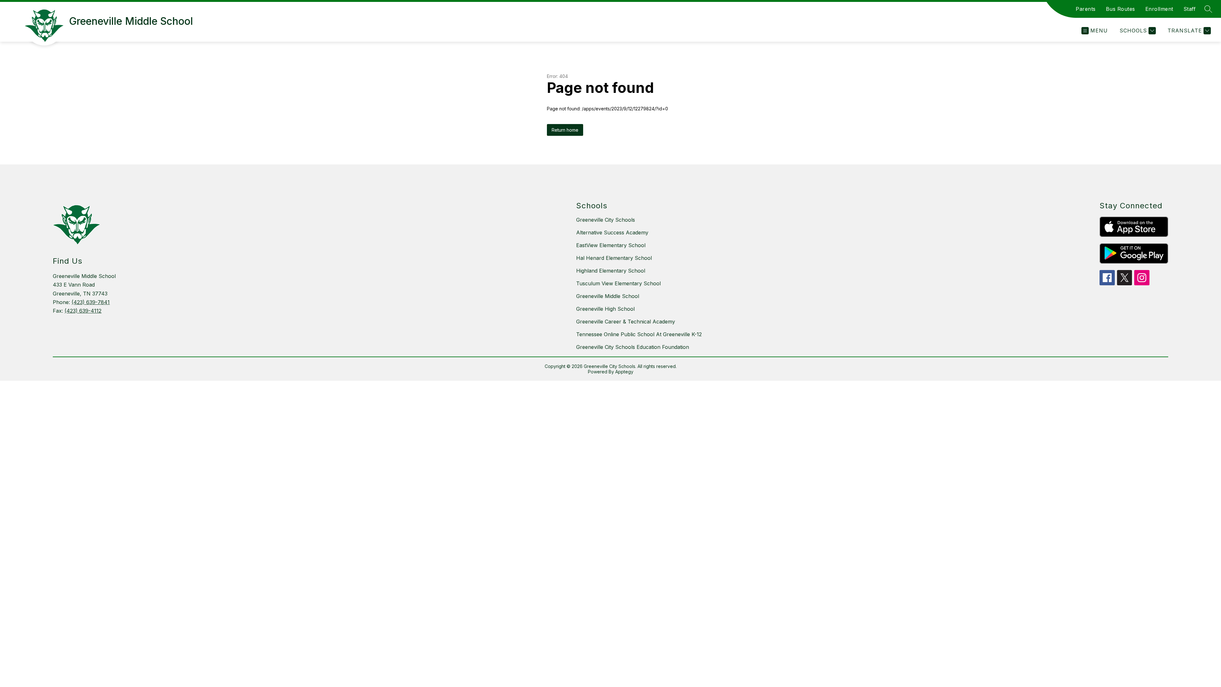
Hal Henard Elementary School (614, 258)
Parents (1086, 9)
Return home (565, 130)
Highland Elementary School (610, 270)
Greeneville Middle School (607, 296)
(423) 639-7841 (91, 302)
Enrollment (1159, 9)
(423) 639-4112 (83, 311)
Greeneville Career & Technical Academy (625, 321)
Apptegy (624, 371)
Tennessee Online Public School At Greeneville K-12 (639, 334)
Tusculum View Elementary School (618, 283)
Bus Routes (1120, 9)
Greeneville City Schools (605, 220)
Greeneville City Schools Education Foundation (632, 347)
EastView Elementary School (610, 245)
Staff (1189, 9)
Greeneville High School (605, 309)
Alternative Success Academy (612, 232)
